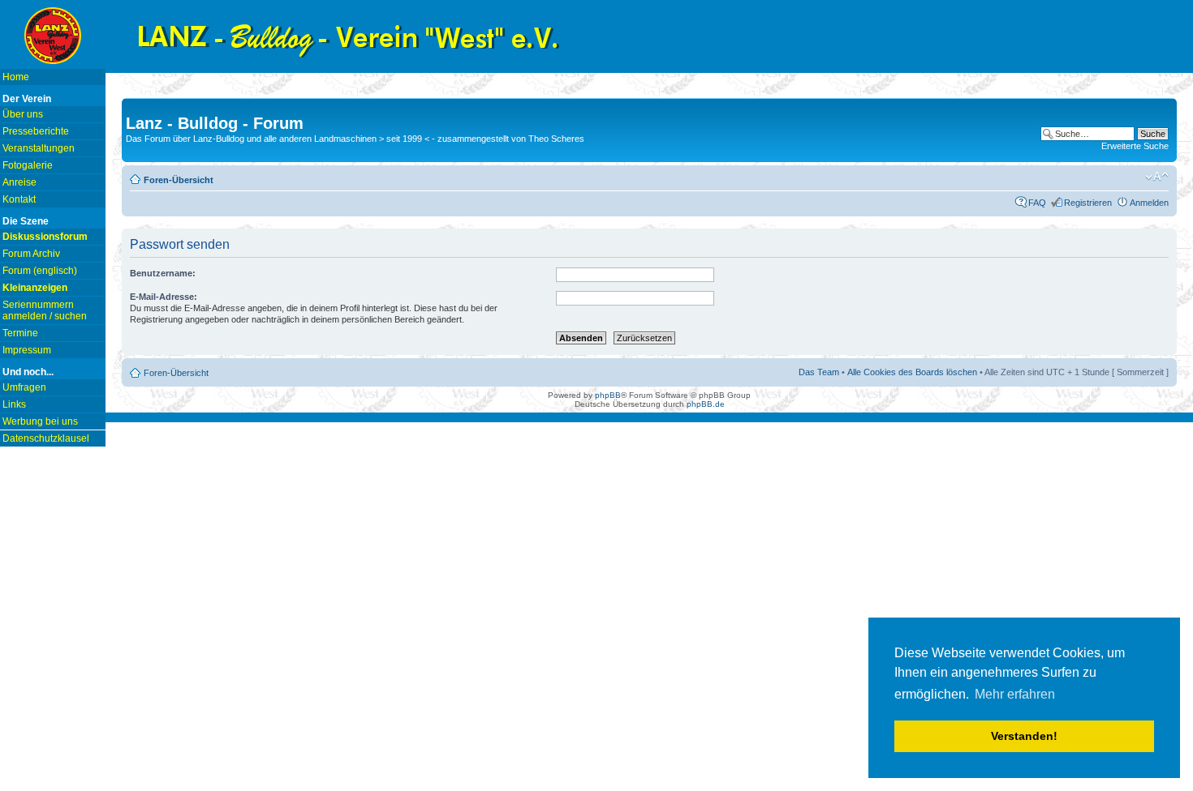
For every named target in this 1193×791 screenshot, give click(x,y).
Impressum (26, 350)
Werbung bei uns (40, 421)
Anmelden (1149, 202)
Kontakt (19, 199)
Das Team (819, 372)
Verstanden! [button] (1024, 735)
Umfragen (24, 387)
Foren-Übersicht (178, 180)
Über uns (22, 114)
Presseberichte (35, 131)
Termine (20, 333)
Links (14, 404)
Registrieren (1088, 202)
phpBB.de (706, 404)
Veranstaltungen (38, 148)
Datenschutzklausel (45, 438)
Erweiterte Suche (1135, 146)
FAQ (1037, 202)
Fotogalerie (27, 165)
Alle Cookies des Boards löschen (912, 372)
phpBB (608, 395)
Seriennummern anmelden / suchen (44, 310)
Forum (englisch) (39, 270)
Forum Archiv (31, 253)
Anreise (19, 182)
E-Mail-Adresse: (163, 296)
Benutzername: (163, 273)
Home (15, 77)
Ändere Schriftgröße (1157, 176)
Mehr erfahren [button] (1015, 694)
